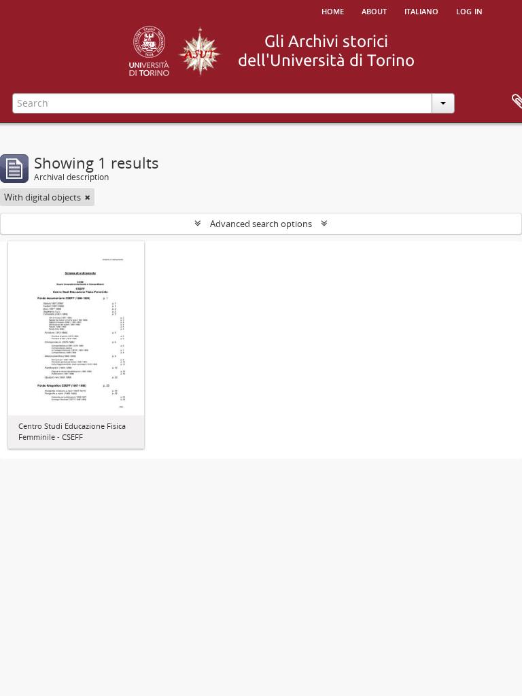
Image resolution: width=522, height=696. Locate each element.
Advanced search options (261, 224)
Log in (469, 10)
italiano (421, 10)
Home (332, 10)
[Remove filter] (87, 197)
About (374, 10)
